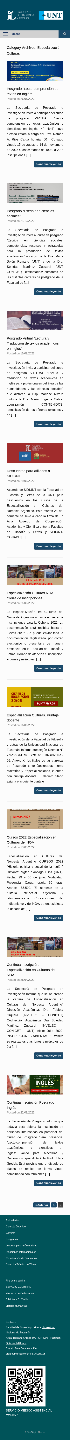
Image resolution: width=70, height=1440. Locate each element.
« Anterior (41, 1204)
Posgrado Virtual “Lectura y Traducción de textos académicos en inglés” (33, 343)
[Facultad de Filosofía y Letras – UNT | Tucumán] (35, 15)
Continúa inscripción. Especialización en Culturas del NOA (31, 970)
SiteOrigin (32, 1432)
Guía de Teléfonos (16, 1343)
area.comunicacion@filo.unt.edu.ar (25, 1353)
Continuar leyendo (48, 163)
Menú (16, 34)
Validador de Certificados (20, 1293)
